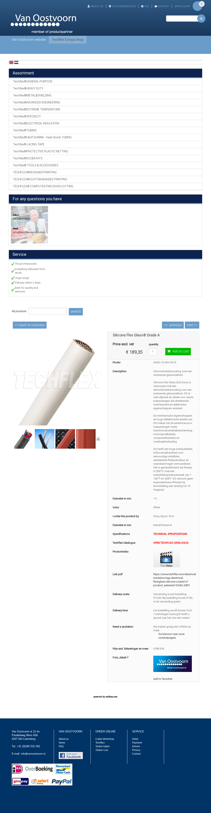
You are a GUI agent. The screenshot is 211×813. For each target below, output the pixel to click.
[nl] (16, 62)
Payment (137, 742)
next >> (192, 325)
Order (135, 739)
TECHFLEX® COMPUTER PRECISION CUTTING (43, 186)
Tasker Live (101, 750)
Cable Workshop (104, 739)
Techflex (100, 742)
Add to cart (180, 351)
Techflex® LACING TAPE (29, 144)
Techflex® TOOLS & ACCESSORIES (35, 165)
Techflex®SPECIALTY (27, 116)
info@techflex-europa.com (29, 232)
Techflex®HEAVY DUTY (28, 88)
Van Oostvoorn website (29, 40)
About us (64, 739)
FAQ (146, 6)
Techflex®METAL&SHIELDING (32, 95)
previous (175, 325)
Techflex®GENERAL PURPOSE (33, 81)
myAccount (182, 6)
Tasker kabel (102, 746)
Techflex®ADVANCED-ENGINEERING (36, 102)
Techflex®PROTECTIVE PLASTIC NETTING (40, 151)
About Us (97, 6)
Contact (136, 753)
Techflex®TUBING (25, 130)
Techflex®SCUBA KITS (27, 158)
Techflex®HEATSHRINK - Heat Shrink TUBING (42, 137)
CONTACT (163, 6)
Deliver (136, 746)
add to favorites (162, 678)
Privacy (136, 750)
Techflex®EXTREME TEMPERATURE (36, 109)
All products (19, 311)
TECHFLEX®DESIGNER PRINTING (35, 172)
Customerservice (124, 6)
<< (30, 325)
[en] (11, 62)
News (62, 742)
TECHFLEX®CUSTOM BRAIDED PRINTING (40, 179)
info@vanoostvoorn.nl (33, 753)
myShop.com (111, 696)
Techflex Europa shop (67, 40)
